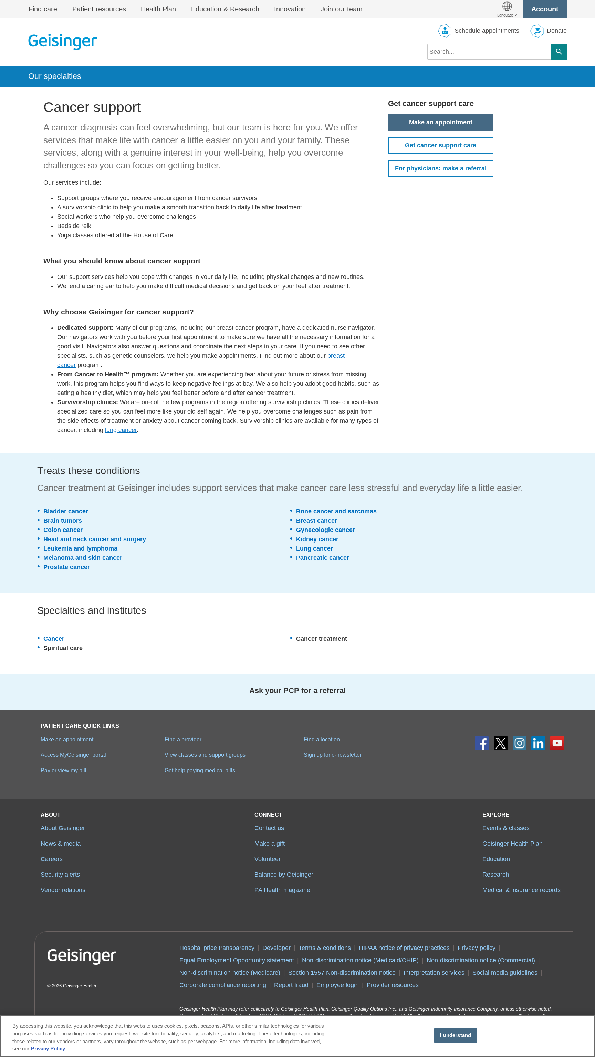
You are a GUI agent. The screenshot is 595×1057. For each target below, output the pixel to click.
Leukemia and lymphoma (80, 548)
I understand (455, 1035)
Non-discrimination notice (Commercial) (481, 960)
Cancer (53, 638)
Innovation (290, 9)
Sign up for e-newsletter (333, 755)
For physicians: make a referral (441, 168)
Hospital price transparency (216, 947)
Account (545, 9)
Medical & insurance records (521, 890)
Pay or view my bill (63, 770)
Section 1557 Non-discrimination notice (342, 972)
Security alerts (60, 874)
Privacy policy (476, 947)
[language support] (507, 9)
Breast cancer (316, 520)
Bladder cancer (65, 511)
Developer (276, 947)
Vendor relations (63, 890)
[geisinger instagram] (520, 743)
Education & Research (225, 9)
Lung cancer (314, 548)
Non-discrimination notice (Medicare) (229, 972)
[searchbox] (489, 52)
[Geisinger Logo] (62, 42)
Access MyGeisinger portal (73, 755)
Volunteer (267, 859)
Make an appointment (440, 122)
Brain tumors (62, 520)
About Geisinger (63, 828)
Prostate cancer (66, 567)
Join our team (342, 9)
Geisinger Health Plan (512, 843)
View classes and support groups (205, 755)
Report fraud (291, 985)
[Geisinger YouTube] (557, 743)
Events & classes (506, 828)
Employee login (337, 985)
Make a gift (269, 843)
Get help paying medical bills (200, 770)
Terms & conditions (325, 947)
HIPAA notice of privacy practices (404, 947)
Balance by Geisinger (283, 874)
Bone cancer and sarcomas (336, 511)
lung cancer (121, 430)
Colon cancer (63, 529)
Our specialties (54, 76)
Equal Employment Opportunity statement (236, 960)
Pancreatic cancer (322, 557)
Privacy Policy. (48, 1049)
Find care (43, 9)
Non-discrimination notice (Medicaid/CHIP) (360, 960)
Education (496, 859)
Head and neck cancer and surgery (94, 539)
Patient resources (99, 9)
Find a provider (183, 739)
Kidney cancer (317, 539)
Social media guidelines (504, 972)
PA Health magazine (282, 890)
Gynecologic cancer (325, 529)
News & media (61, 843)
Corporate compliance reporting (222, 985)
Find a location (322, 739)
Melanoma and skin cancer (82, 557)
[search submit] (559, 52)
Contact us (269, 828)
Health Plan (158, 9)
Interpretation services (434, 972)
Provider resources (393, 985)
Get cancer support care (440, 145)
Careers (52, 859)
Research (495, 874)
